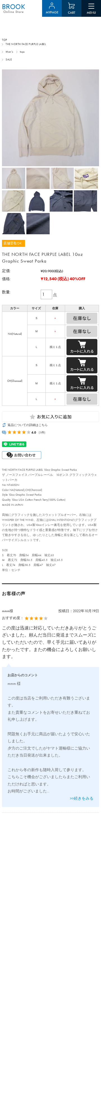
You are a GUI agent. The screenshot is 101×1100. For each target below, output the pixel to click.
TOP (4, 40)
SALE (9, 59)
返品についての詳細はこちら (28, 425)
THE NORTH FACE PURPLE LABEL (26, 44)
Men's (9, 51)
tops (22, 51)
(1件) (42, 432)
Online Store (13, 12)
